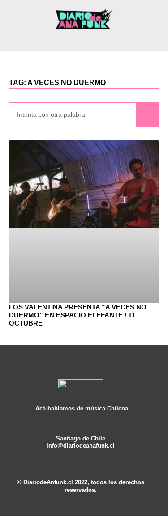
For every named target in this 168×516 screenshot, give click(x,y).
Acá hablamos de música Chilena (81, 409)
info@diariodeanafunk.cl (81, 446)
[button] (84, 39)
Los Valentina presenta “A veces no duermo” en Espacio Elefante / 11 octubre (77, 315)
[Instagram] (68, 453)
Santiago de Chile (80, 439)
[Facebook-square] (81, 453)
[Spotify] (93, 453)
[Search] (147, 115)
